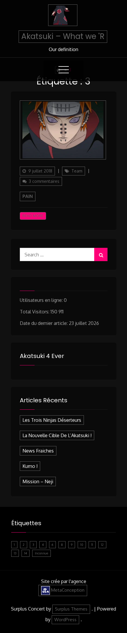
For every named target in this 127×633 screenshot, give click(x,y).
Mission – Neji (37, 481)
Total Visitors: (35, 312)
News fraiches (38, 451)
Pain (27, 196)
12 (102, 545)
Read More (32, 216)
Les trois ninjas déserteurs (51, 420)
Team (76, 170)
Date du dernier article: (44, 323)
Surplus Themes (71, 609)
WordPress (65, 619)
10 (81, 545)
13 (15, 553)
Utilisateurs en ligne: (42, 300)
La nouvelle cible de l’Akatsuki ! (57, 435)
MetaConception (67, 590)
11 (92, 545)
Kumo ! (30, 466)
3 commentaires (45, 182)
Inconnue (41, 553)
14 (25, 553)
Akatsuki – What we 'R (63, 36)
